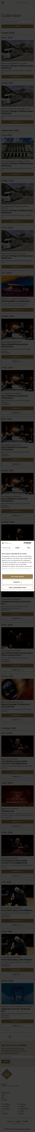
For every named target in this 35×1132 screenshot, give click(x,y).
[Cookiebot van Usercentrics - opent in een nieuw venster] (25, 543)
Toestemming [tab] (6, 547)
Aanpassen (16, 582)
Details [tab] (17, 547)
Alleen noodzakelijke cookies (17, 587)
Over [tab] (28, 547)
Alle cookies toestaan (17, 576)
